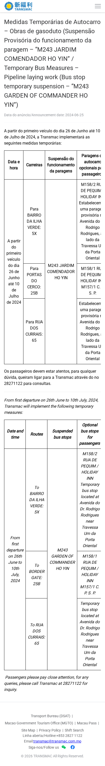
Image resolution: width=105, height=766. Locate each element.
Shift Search (74, 730)
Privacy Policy (50, 730)
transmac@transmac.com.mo (57, 741)
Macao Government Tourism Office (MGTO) (39, 723)
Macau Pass (87, 723)
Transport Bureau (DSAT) (50, 716)
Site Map (28, 730)
